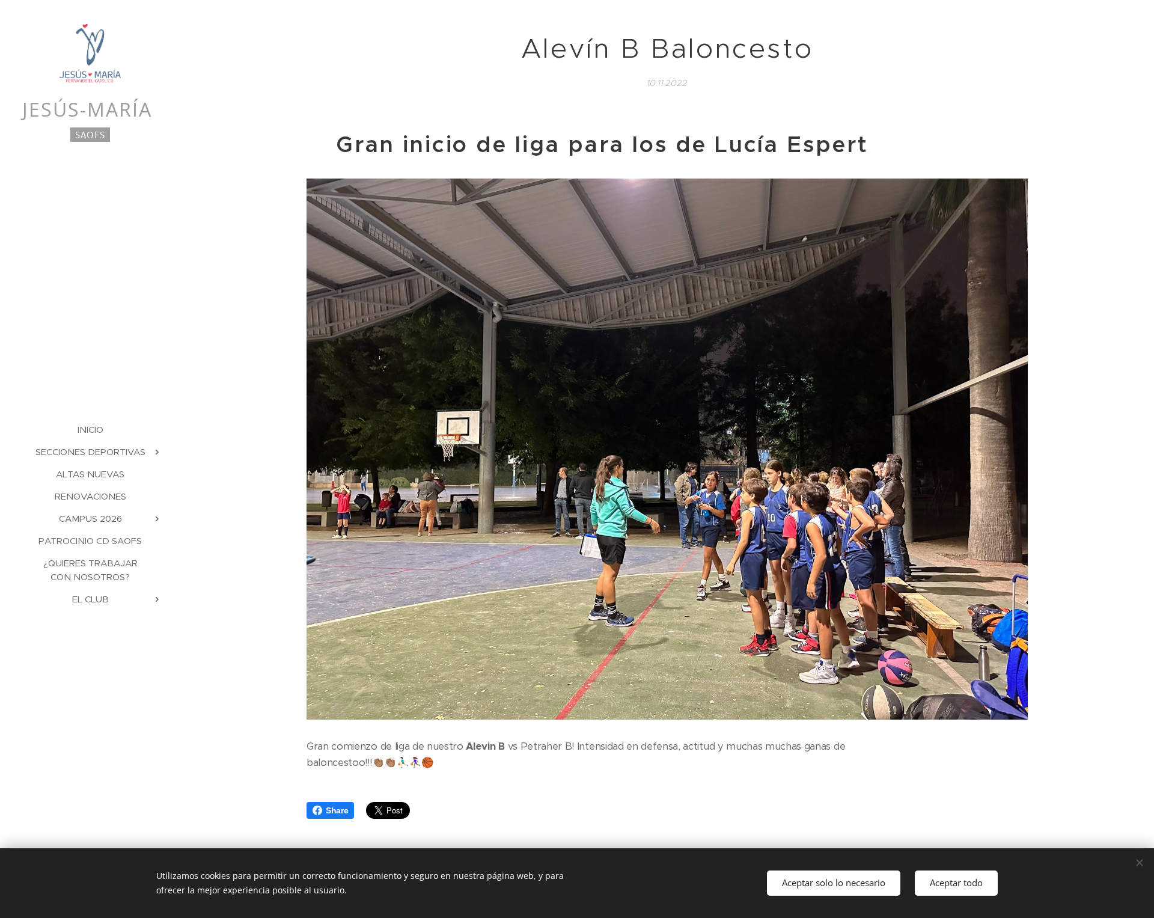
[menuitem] (90, 429)
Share (337, 810)
